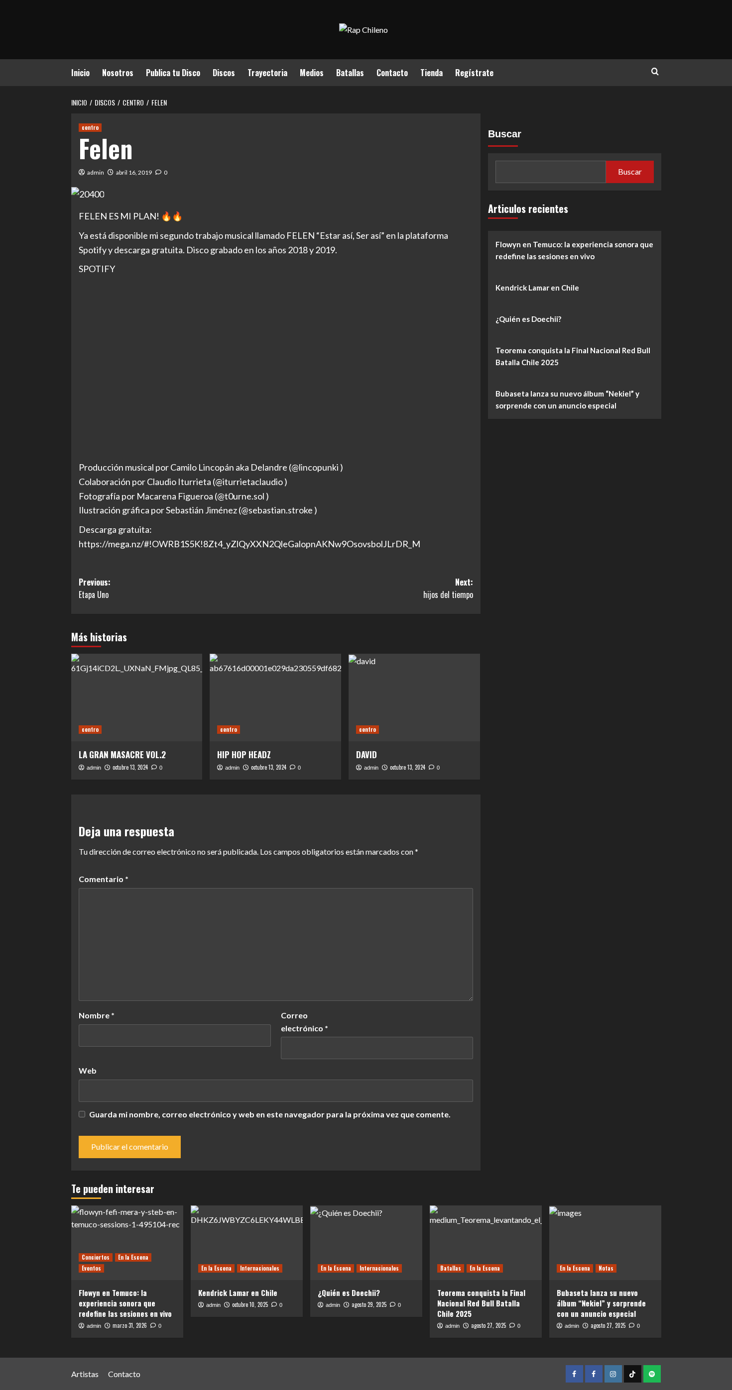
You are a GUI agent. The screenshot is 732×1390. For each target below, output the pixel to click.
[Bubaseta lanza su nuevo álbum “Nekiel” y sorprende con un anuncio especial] (605, 1242)
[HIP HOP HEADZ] (275, 697)
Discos (224, 73)
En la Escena (133, 1257)
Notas (606, 1268)
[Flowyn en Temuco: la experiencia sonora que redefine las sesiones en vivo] (127, 1242)
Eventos (91, 1268)
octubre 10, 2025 (250, 1304)
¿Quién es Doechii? (528, 318)
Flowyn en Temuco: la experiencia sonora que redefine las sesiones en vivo (574, 250)
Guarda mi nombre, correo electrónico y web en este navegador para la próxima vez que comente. (270, 1114)
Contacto (392, 73)
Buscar (504, 133)
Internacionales (259, 1268)
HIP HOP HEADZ (244, 754)
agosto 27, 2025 (488, 1325)
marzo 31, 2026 (130, 1325)
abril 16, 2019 (134, 172)
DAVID (366, 754)
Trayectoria (267, 73)
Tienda (431, 73)
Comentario (103, 879)
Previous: (95, 588)
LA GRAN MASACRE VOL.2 (122, 754)
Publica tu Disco (173, 73)
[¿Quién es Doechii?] (366, 1242)
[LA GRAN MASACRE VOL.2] (137, 697)
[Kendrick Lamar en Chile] (247, 1242)
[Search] (655, 71)
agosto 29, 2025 (369, 1304)
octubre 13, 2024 (130, 767)
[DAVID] (414, 697)
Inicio (80, 73)
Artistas (85, 1374)
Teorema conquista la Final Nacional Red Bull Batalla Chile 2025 (572, 356)
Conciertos (96, 1257)
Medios (312, 73)
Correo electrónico (304, 1021)
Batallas (350, 73)
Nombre (97, 1015)
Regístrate (474, 73)
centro (90, 127)
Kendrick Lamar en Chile (537, 287)
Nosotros (117, 73)
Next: (448, 588)
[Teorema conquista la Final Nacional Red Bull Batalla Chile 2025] (486, 1242)
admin (95, 172)
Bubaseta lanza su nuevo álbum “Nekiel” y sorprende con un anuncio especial (567, 399)
